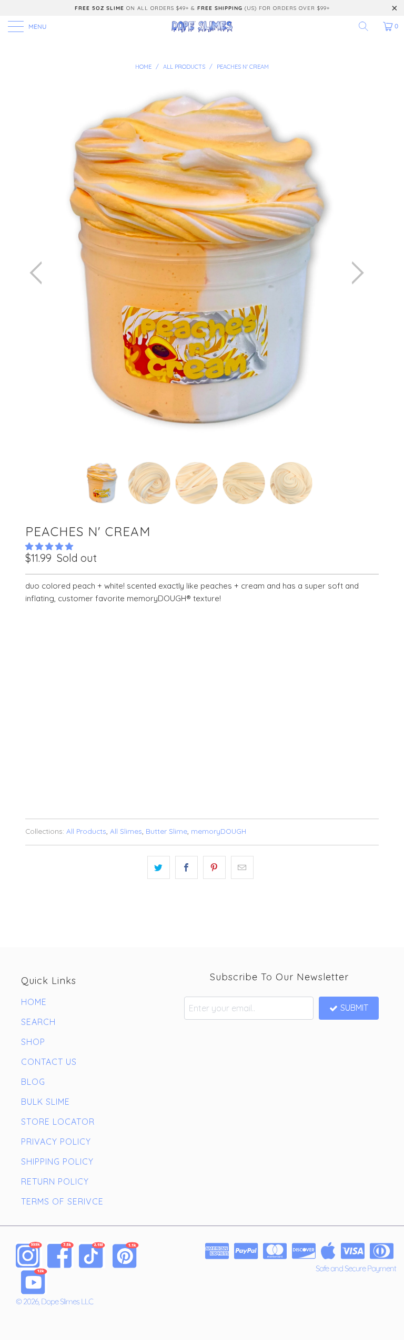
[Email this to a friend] (242, 867)
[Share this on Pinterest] (214, 867)
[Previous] (38, 272)
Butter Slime (166, 830)
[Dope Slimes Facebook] (60, 1255)
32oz (97, 640)
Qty (32, 669)
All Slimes (126, 830)
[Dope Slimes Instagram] (29, 1255)
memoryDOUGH (218, 830)
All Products (86, 830)
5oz (37, 640)
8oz (66, 640)
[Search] (367, 26)
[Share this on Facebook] (186, 867)
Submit (354, 1007)
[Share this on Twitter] (158, 867)
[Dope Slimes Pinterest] (126, 1255)
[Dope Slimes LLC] (202, 26)
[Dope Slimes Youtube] (34, 1281)
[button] (49, 546)
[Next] (354, 272)
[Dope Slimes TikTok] (92, 1255)
